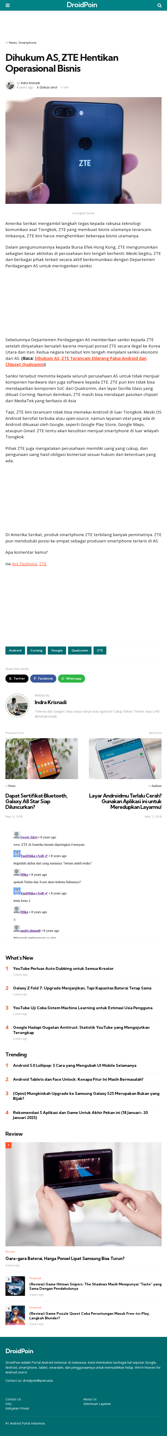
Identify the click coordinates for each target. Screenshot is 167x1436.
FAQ (8, 1404)
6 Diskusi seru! (47, 87)
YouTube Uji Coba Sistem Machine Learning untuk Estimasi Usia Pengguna (82, 1007)
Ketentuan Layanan (97, 1404)
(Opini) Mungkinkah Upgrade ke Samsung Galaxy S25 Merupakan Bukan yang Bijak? (86, 1096)
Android (15, 650)
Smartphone (27, 43)
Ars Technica (24, 564)
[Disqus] (83, 884)
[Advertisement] (83, 22)
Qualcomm (80, 650)
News (13, 43)
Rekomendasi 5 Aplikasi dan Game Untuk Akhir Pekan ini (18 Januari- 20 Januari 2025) (80, 1115)
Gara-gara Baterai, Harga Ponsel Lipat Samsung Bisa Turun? (64, 1258)
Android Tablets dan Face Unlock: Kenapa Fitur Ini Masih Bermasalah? (78, 1079)
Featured (35, 1278)
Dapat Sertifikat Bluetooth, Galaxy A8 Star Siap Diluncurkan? (36, 801)
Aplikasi (157, 786)
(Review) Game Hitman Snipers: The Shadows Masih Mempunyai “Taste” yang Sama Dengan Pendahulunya (95, 1286)
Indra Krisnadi (30, 83)
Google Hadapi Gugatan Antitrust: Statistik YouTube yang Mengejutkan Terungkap (81, 1030)
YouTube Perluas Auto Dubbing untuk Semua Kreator (63, 968)
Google (57, 650)
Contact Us (13, 1399)
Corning (36, 650)
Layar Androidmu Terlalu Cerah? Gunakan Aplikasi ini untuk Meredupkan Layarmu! (125, 801)
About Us (90, 1399)
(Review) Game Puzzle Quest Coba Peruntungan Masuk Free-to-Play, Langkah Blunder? (89, 1315)
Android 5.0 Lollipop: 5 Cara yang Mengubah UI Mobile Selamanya (74, 1065)
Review (10, 1251)
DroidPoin (82, 4)
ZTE (43, 564)
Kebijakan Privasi (17, 1408)
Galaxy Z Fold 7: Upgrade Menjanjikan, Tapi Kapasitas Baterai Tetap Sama (82, 988)
